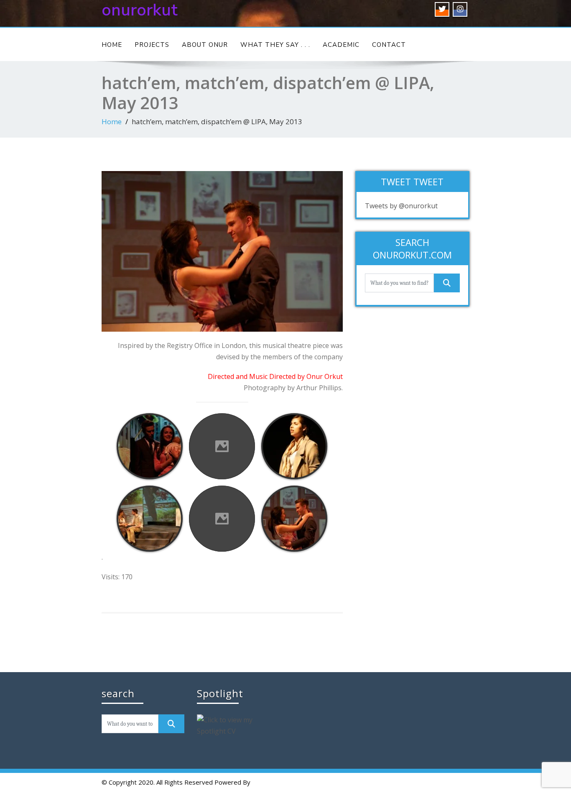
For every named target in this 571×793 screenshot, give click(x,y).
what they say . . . (275, 45)
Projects (152, 45)
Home (112, 45)
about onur (205, 45)
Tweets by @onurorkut (401, 205)
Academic (341, 45)
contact (389, 45)
